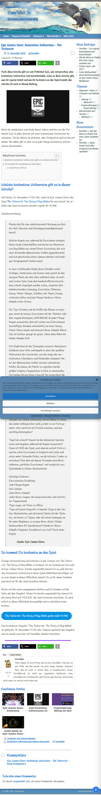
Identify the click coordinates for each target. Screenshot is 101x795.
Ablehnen (51, 403)
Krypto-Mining (90, 108)
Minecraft (88, 102)
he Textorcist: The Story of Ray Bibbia (29, 201)
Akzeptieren (50, 396)
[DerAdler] (8, 669)
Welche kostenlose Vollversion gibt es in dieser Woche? (31, 160)
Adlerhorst (37, 36)
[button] (97, 379)
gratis (46, 741)
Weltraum (85, 117)
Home (6, 36)
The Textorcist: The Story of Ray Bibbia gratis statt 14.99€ (36, 616)
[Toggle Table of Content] (55, 155)
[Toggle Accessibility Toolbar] (96, 790)
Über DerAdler (53, 36)
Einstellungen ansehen (50, 410)
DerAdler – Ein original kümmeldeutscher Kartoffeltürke (89, 51)
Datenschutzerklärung (52, 415)
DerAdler (35, 53)
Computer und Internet (17, 738)
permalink (59, 741)
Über (5, 655)
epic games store (36, 741)
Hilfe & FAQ (69, 36)
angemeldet (19, 781)
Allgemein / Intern (87, 90)
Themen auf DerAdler (21, 36)
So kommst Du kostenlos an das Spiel (23, 164)
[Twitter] (8, 676)
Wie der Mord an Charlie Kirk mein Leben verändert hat (89, 60)
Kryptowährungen (89, 105)
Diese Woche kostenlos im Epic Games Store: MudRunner (89, 78)
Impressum (66, 415)
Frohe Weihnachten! (87, 72)
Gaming (31, 738)
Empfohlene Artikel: (18, 167)
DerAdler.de (19, 13)
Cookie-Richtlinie (37, 415)
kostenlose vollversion (17, 741)
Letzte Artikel (15, 655)
